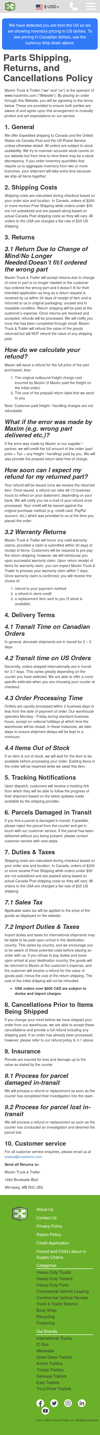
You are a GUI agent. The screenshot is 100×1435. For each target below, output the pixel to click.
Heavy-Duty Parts (52, 1285)
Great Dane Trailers (54, 1357)
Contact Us (46, 1218)
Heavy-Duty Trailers (54, 1278)
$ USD (50, 6)
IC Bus (42, 1344)
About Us (44, 1209)
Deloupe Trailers (51, 1376)
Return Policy (48, 1234)
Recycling (45, 1316)
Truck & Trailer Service (57, 1304)
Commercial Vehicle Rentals (62, 1298)
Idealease (45, 1350)
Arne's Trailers (49, 1363)
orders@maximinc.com (23, 1156)
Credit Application (52, 1243)
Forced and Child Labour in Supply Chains (61, 1254)
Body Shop (46, 1310)
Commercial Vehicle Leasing (62, 1291)
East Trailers (47, 1382)
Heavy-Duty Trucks (53, 1272)
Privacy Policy (49, 1226)
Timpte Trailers (50, 1370)
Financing (45, 1323)
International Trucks (54, 1338)
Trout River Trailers (53, 1388)
